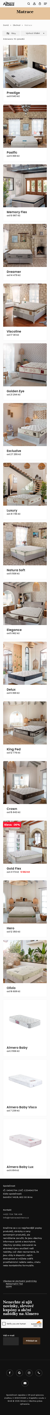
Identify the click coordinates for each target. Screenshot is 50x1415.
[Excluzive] (25, 424)
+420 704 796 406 (12, 1214)
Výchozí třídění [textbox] (33, 33)
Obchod (16, 25)
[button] (45, 3)
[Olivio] (25, 961)
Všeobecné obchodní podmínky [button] (20, 1281)
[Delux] (25, 663)
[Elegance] (25, 603)
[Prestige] (25, 66)
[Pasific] (25, 126)
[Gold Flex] (25, 842)
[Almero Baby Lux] (25, 1140)
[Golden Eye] (25, 364)
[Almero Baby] (25, 1021)
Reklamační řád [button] (14, 1283)
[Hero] (25, 901)
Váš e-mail (8, 1335)
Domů (6, 25)
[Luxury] (25, 484)
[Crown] (25, 782)
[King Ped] (25, 722)
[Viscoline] (25, 305)
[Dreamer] (25, 245)
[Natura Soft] (25, 543)
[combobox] (34, 33)
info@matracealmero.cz (16, 1217)
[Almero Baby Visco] (25, 1081)
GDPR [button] (9, 1286)
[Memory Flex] (25, 185)
